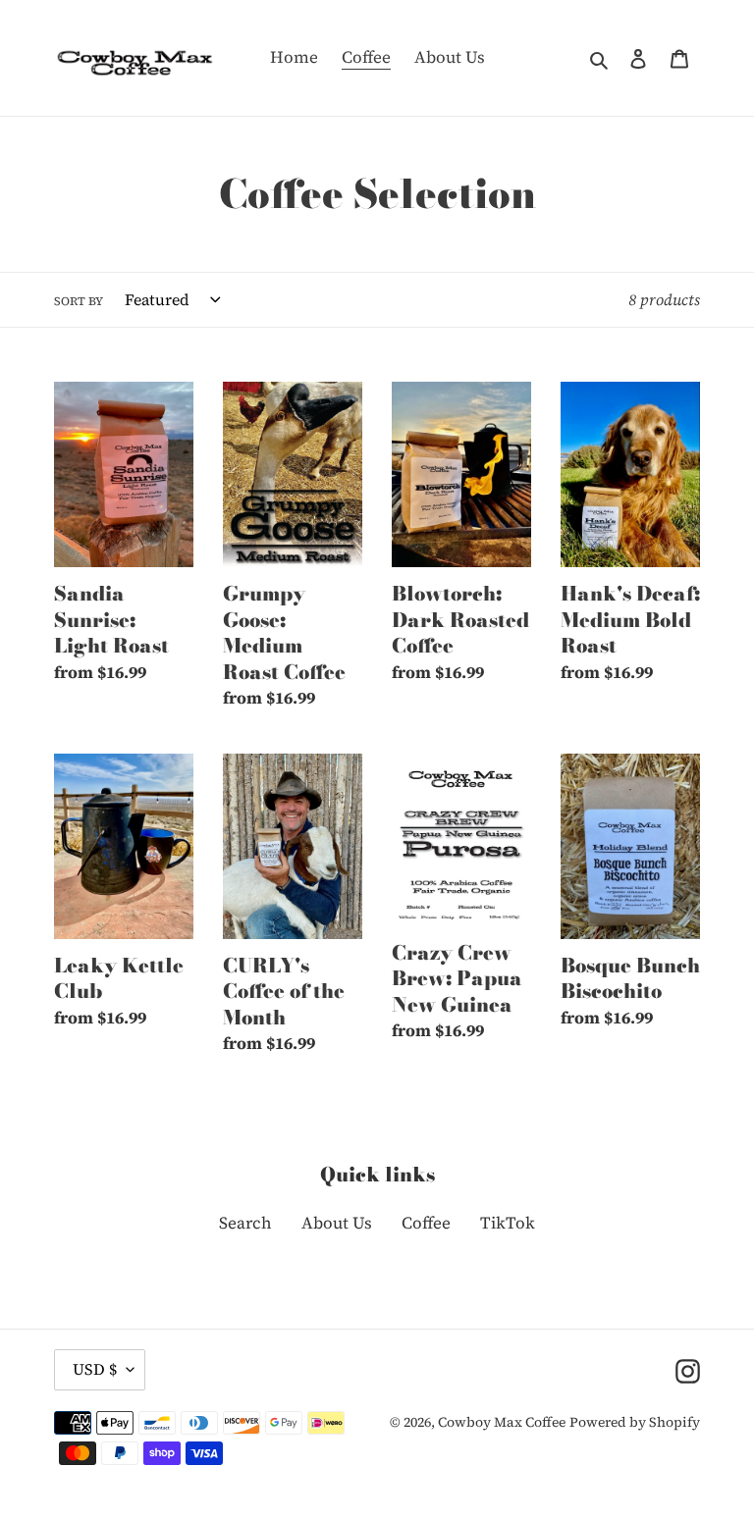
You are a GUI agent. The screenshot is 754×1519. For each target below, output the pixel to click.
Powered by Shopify (634, 1422)
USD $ (95, 1369)
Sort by (78, 301)
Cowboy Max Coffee (502, 1422)
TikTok (507, 1222)
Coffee (426, 1222)
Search (245, 1222)
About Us (336, 1222)
